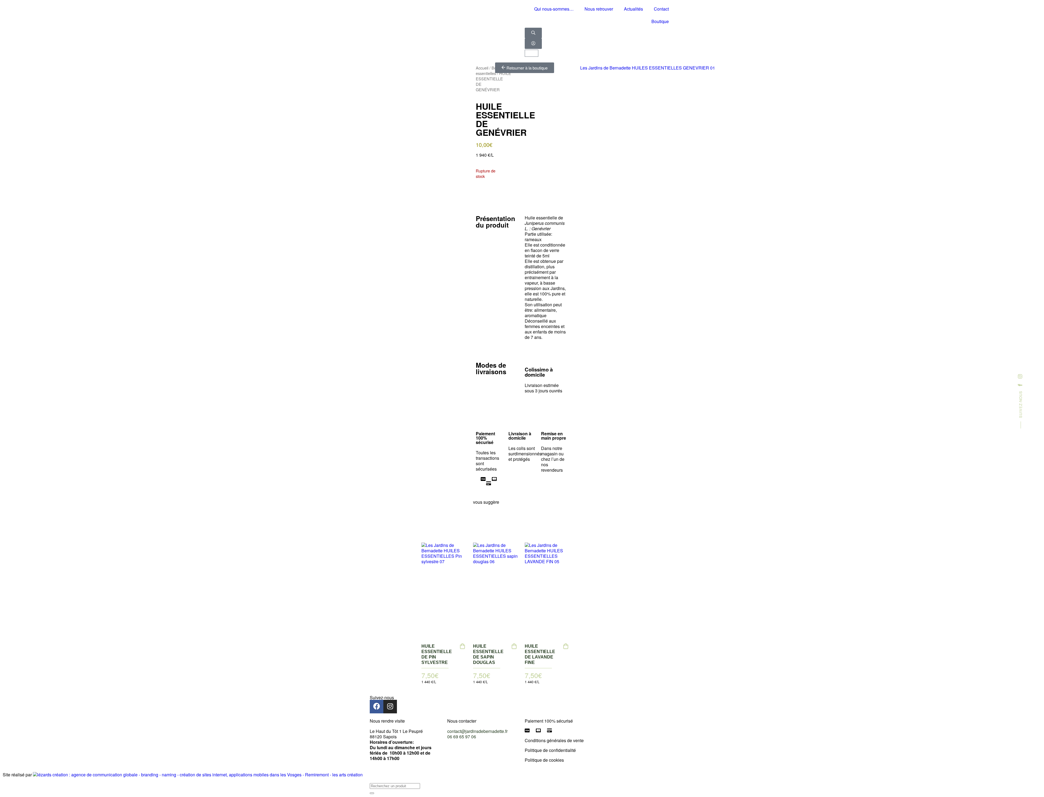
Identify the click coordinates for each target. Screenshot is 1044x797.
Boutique (660, 21)
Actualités (633, 9)
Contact (661, 9)
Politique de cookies (544, 760)
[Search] (372, 793)
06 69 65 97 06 (461, 736)
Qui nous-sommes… (554, 9)
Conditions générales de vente (554, 740)
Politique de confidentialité (550, 750)
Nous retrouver (599, 9)
